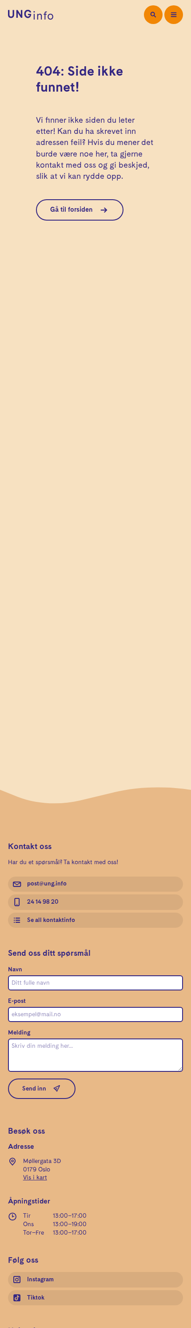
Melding (19, 1033)
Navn (15, 970)
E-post (17, 1001)
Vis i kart (35, 1178)
